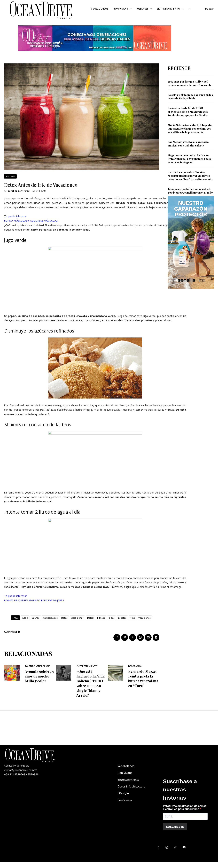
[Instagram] (166, 847)
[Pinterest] (132, 637)
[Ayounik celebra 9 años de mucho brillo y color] (12, 673)
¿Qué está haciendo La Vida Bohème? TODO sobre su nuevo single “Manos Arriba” (90, 683)
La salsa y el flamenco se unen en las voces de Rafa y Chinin (190, 96)
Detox (90, 617)
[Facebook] (116, 637)
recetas (122, 617)
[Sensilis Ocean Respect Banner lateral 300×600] (191, 291)
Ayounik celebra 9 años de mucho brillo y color (39, 676)
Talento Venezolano (37, 666)
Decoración (135, 666)
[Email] (148, 637)
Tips (132, 617)
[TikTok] (175, 847)
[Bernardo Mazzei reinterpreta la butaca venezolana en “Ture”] (115, 673)
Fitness (101, 617)
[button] (209, 8)
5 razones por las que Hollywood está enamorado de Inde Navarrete (190, 83)
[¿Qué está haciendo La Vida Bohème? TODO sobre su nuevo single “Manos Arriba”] (63, 673)
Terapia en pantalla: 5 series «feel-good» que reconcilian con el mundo (190, 190)
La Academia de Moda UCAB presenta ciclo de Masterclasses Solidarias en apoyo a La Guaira (188, 111)
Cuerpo (36, 617)
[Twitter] (124, 637)
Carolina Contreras (18, 191)
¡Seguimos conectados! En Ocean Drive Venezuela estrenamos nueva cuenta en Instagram (190, 158)
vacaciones (144, 617)
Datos (64, 617)
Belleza (10, 176)
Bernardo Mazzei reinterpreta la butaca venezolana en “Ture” (143, 678)
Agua (25, 617)
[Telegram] (156, 637)
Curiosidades (50, 617)
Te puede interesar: (15, 216)
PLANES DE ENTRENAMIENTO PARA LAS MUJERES (34, 600)
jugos (111, 617)
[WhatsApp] (140, 637)
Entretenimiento (86, 666)
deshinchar (77, 617)
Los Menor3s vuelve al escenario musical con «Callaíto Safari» (188, 143)
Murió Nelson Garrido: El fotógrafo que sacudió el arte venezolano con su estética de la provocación (190, 128)
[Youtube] (184, 847)
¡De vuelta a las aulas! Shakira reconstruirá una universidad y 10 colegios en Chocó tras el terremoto (190, 175)
